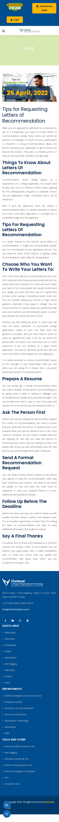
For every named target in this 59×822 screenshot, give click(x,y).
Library (8, 651)
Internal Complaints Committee (20, 771)
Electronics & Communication (19, 708)
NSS (7, 777)
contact (8, 676)
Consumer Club (12, 783)
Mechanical (10, 726)
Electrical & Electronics (16, 714)
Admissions (10, 632)
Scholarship (10, 645)
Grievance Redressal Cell (16, 758)
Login (16, 19)
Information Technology (16, 720)
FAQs (7, 682)
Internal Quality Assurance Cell (19, 746)
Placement (10, 638)
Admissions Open (45, 8)
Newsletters (10, 657)
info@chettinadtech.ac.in (15, 609)
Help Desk (10, 670)
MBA (7, 733)
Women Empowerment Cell (18, 765)
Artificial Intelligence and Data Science (23, 695)
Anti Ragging (11, 663)
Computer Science (13, 701)
